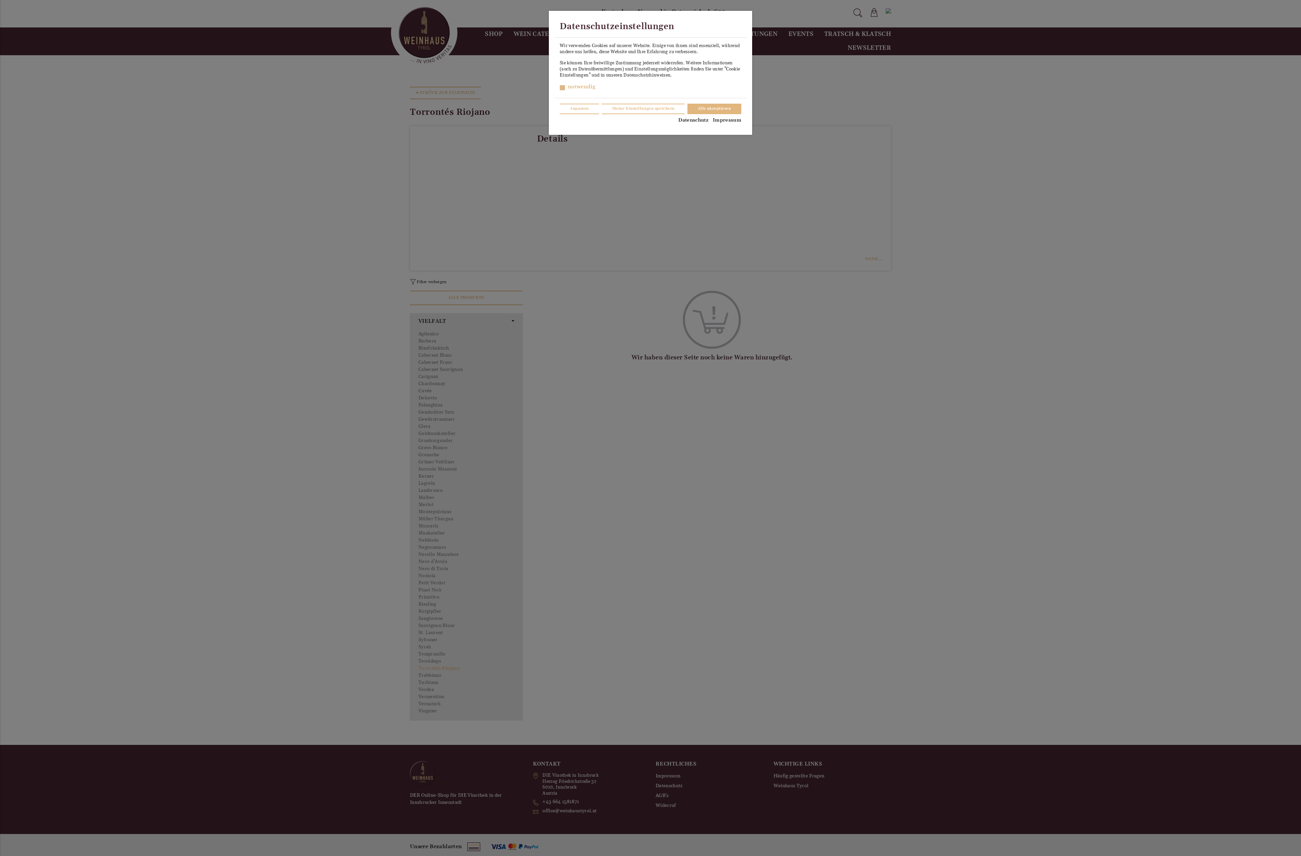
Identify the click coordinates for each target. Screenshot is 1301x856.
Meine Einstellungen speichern (643, 108)
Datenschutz (693, 120)
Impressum (727, 120)
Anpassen (579, 108)
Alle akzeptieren (714, 108)
